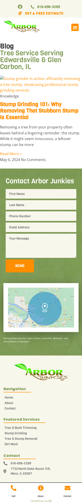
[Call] (13, 488)
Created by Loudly (41, 500)
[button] (75, 27)
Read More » (10, 153)
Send (20, 266)
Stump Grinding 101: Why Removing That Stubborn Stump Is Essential (39, 111)
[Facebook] (20, 7)
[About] (41, 488)
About (41, 496)
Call (13, 496)
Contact (68, 496)
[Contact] (67, 488)
